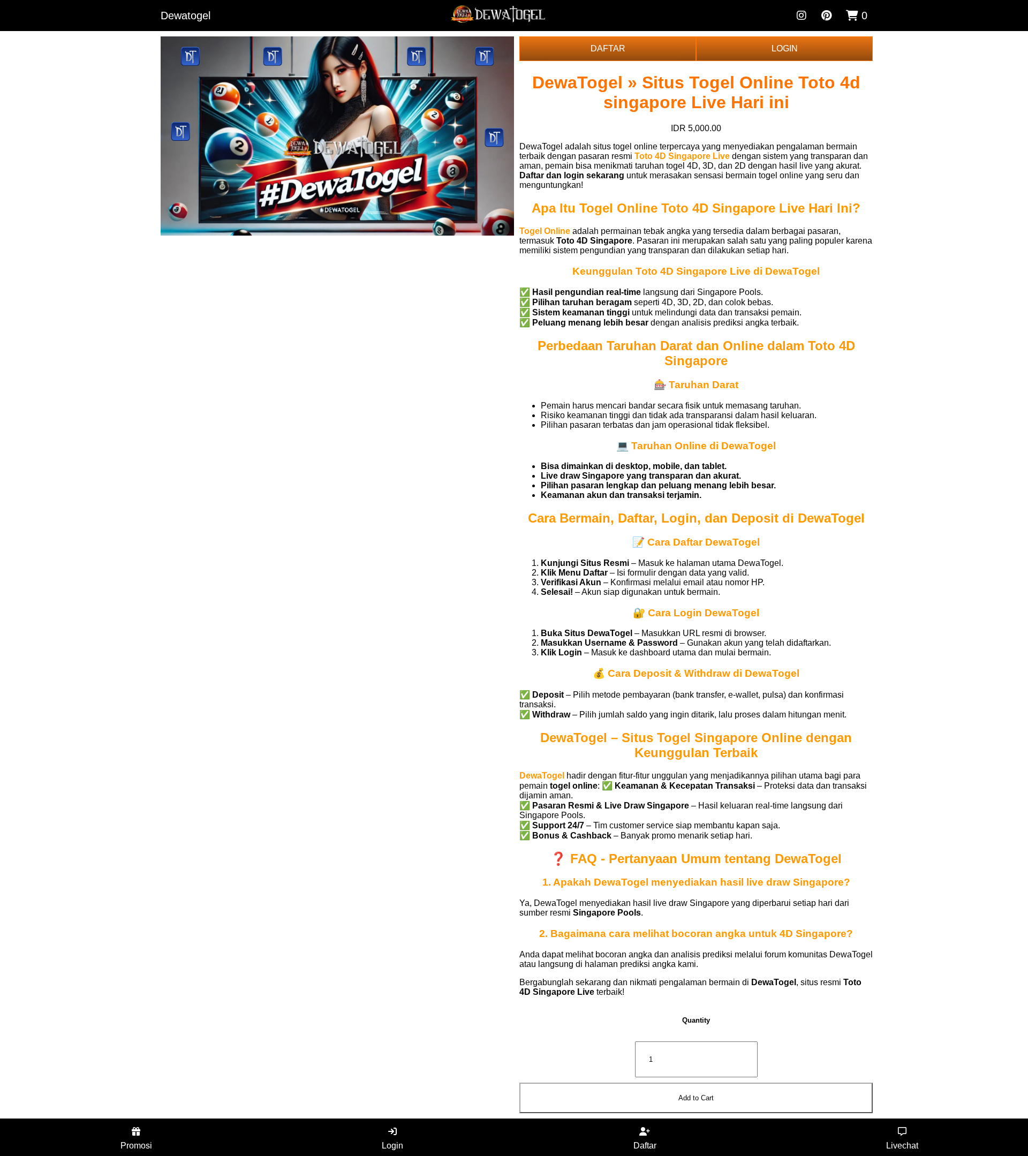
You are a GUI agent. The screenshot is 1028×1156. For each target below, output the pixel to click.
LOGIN (785, 48)
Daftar (644, 1145)
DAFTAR (608, 48)
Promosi (136, 1145)
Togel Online (544, 231)
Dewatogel (185, 15)
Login (392, 1145)
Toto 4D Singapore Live (682, 156)
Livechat (902, 1145)
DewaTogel (541, 775)
